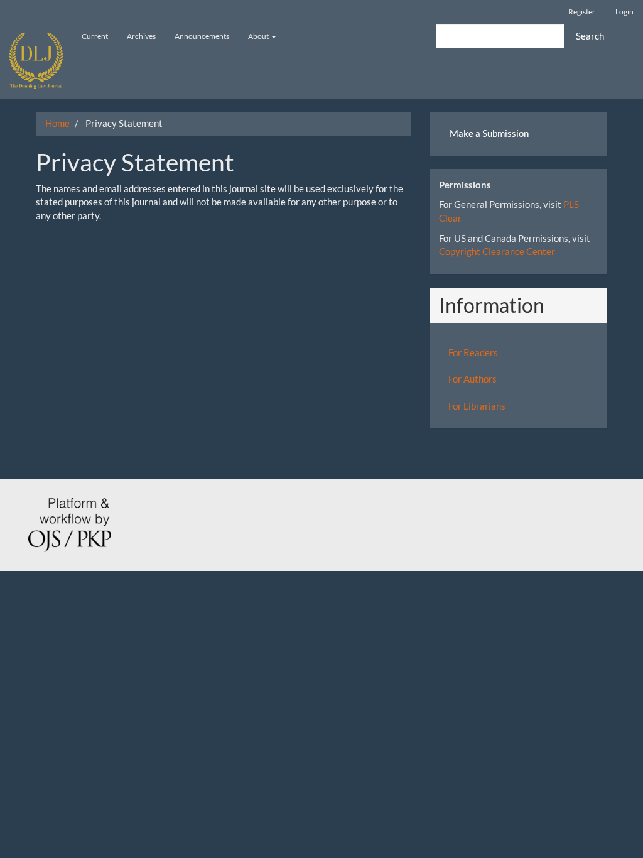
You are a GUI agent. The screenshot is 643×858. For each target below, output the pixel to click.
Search (590, 35)
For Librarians (476, 405)
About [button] (259, 36)
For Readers (473, 352)
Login (624, 11)
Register (581, 11)
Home (57, 123)
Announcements (202, 36)
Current (95, 36)
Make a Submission (489, 133)
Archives (141, 36)
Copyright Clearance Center (497, 251)
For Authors (472, 378)
